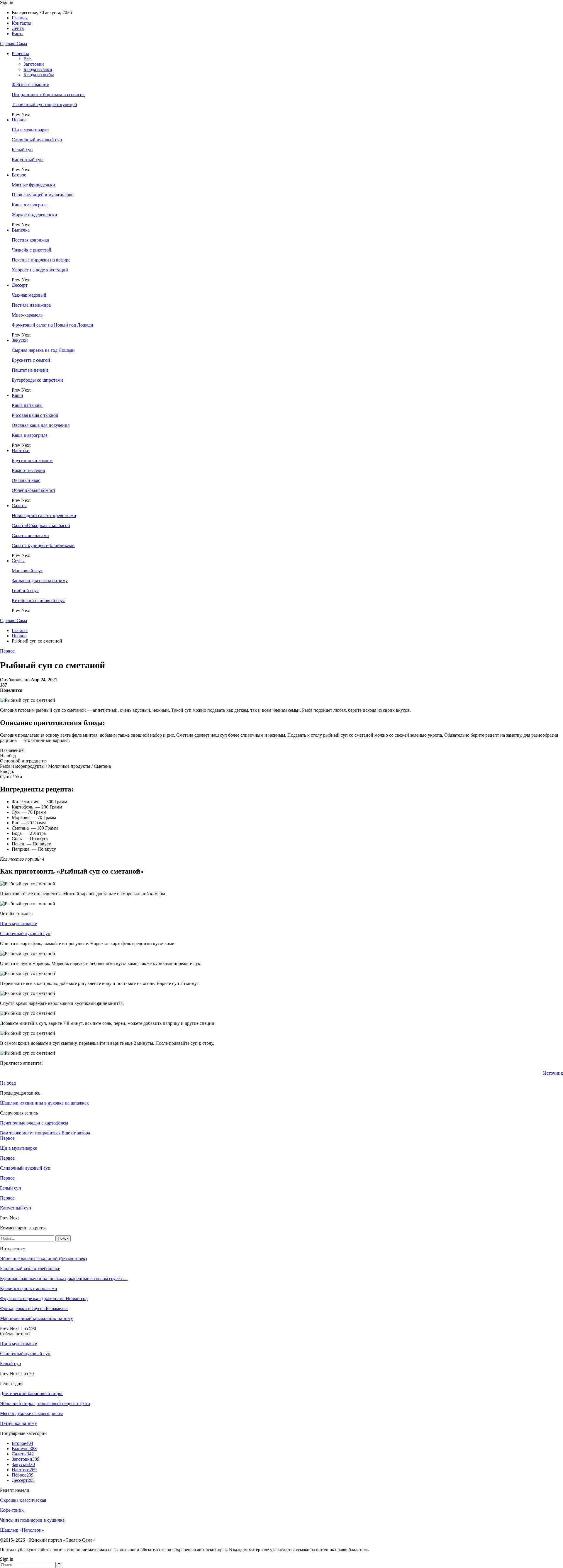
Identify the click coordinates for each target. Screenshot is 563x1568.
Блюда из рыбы (38, 74)
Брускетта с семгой (31, 360)
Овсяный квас (26, 480)
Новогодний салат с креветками (44, 515)
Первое (19, 119)
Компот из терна (28, 470)
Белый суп (22, 149)
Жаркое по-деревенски (34, 214)
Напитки (21, 450)
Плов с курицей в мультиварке (42, 194)
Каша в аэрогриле (30, 204)
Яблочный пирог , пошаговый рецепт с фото (45, 1403)
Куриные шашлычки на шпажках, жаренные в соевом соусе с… (64, 1278)
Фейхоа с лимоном (30, 84)
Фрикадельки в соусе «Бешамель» (34, 1308)
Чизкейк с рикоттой (31, 249)
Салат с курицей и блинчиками (43, 545)
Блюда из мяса (37, 69)
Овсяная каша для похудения (40, 425)
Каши (17, 395)
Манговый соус (27, 570)
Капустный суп (27, 159)
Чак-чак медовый (29, 295)
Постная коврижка (30, 239)
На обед (8, 1083)
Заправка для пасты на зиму (40, 580)
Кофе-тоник (12, 1510)
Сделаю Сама (13, 43)
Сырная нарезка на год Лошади (43, 350)
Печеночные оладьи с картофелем (34, 1122)
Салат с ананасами (30, 535)
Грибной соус (25, 590)
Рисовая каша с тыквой (35, 415)
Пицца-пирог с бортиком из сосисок (48, 94)
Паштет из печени (30, 370)
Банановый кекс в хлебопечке (30, 1268)
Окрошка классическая (23, 1500)
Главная (20, 17)
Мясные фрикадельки (33, 184)
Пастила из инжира (31, 305)
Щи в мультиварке (30, 129)
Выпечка (21, 229)
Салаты (19, 505)
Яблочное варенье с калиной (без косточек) (43, 1258)
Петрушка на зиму (18, 1423)
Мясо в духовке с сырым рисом (31, 1413)
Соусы (18, 560)
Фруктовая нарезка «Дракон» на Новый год (44, 1298)
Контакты (21, 23)
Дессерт (20, 285)
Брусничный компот (32, 460)
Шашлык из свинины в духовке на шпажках (44, 1102)
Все (27, 58)
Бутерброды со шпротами (37, 380)
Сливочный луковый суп (37, 139)
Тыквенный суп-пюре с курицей (44, 104)
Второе (19, 174)
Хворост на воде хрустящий (40, 269)
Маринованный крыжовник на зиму (36, 1318)
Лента (18, 28)
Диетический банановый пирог (31, 1393)
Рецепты (20, 53)
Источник (553, 1073)
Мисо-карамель (27, 314)
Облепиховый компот (33, 490)
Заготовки (33, 64)
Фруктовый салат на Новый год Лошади (52, 324)
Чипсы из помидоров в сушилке (32, 1520)
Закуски (20, 340)
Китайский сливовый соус (38, 600)
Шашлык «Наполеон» (22, 1530)
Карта (17, 33)
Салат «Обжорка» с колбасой (41, 525)
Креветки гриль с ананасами (28, 1288)
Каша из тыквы (27, 405)
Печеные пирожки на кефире (41, 259)
